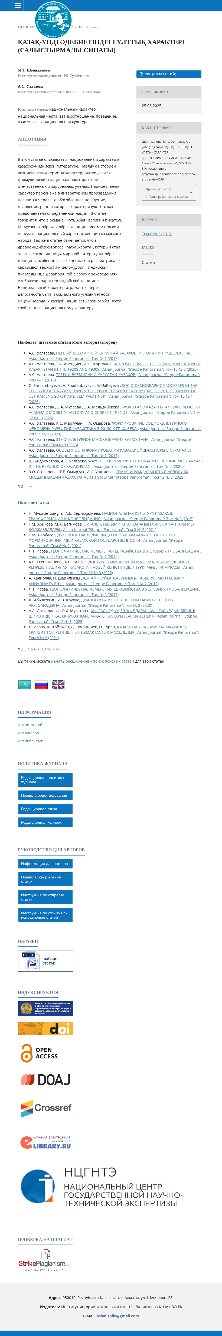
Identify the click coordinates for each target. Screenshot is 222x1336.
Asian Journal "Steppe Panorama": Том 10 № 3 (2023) (150, 369)
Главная (26, 27)
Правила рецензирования (44, 795)
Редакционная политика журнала (42, 779)
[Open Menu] (17, 5)
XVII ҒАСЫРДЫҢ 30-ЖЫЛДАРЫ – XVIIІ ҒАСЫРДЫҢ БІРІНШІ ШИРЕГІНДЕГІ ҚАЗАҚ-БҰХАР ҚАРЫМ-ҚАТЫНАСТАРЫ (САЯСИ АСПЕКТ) (112, 613)
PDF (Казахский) (160, 74)
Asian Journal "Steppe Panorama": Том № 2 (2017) (74, 594)
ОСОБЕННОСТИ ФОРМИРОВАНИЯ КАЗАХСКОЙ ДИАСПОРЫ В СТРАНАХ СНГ (125, 450)
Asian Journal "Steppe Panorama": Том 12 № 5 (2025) (136, 477)
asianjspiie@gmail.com (118, 1315)
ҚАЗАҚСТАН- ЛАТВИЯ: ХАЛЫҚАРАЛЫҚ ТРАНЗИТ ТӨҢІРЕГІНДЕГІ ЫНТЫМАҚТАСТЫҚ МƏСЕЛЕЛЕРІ (108, 629)
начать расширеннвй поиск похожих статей (92, 661)
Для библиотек (30, 740)
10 (49, 649)
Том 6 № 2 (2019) (69, 27)
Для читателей (30, 724)
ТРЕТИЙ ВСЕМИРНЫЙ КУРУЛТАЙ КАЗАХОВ (96, 374)
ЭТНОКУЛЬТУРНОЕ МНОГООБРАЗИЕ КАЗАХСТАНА (102, 439)
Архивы (45, 27)
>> (30, 486)
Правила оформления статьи (41, 879)
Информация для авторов (44, 863)
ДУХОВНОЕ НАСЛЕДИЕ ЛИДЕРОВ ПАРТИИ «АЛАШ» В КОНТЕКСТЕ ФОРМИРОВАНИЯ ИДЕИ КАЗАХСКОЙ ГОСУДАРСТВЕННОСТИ (103, 537)
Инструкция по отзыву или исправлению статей (44, 915)
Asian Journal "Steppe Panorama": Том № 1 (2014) (74, 556)
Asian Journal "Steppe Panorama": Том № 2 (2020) (139, 466)
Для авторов (28, 732)
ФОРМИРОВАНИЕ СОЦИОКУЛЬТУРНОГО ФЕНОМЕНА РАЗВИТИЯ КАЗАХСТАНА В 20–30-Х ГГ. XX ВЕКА (108, 426)
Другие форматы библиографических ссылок (167, 193)
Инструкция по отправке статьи (42, 897)
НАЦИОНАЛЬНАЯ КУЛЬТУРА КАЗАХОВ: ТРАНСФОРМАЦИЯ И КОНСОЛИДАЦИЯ (101, 516)
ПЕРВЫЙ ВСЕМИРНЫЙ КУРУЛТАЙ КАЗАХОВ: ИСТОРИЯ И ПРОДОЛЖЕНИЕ (124, 353)
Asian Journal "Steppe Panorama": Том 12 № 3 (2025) (111, 570)
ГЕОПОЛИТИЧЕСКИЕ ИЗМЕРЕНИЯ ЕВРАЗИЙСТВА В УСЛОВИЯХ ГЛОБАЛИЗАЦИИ (125, 551)
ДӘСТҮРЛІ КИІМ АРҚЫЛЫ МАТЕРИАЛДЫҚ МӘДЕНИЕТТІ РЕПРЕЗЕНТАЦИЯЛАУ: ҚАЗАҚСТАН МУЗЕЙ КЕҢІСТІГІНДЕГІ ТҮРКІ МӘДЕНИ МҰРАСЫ (110, 564)
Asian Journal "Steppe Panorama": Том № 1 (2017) (74, 358)
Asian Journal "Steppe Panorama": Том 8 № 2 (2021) (109, 529)
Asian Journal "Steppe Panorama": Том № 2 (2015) (148, 518)
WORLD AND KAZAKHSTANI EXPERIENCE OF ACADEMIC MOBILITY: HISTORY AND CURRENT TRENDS (115, 409)
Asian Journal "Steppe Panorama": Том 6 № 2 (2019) (112, 583)
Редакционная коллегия (42, 822)
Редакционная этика (39, 809)
